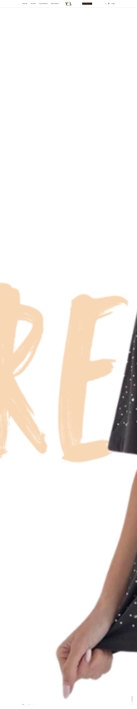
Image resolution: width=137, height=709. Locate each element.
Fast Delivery (43, 3)
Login (113, 3)
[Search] (105, 3)
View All (24, 3)
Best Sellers (55, 3)
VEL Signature (87, 3)
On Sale (33, 3)
